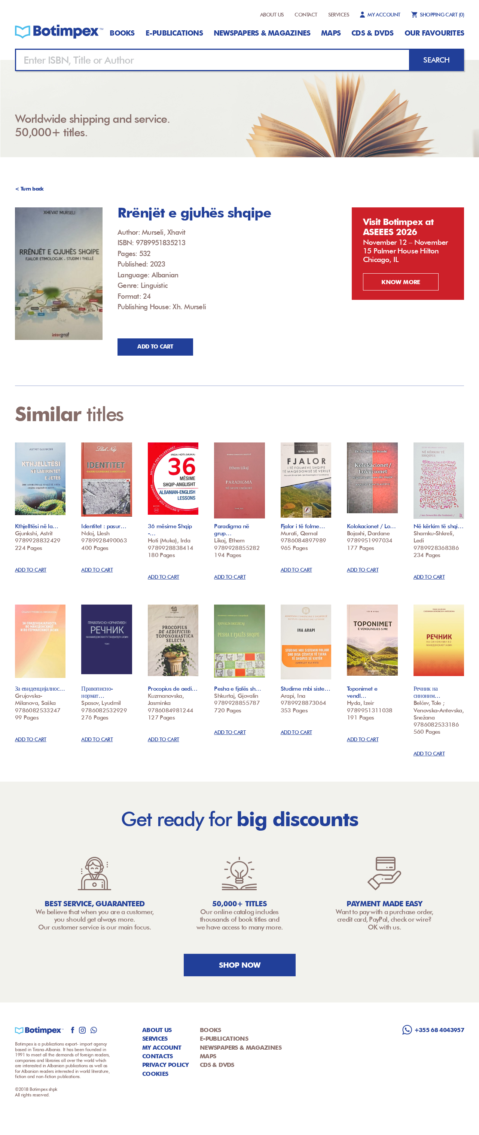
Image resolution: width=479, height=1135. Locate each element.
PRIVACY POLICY (165, 1064)
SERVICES (339, 15)
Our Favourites (434, 33)
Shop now (239, 965)
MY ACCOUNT (383, 15)
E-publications (174, 33)
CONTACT (306, 15)
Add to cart (155, 346)
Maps (331, 33)
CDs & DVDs (372, 33)
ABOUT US (272, 15)
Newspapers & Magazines (262, 33)
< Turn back (29, 189)
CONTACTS (157, 1056)
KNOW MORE (400, 282)
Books (122, 33)
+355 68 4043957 (439, 1030)
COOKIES (155, 1073)
